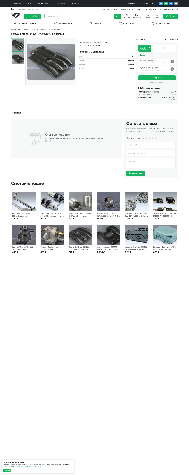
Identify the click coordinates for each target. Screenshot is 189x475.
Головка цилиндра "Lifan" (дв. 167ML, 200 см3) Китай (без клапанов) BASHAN (136, 215)
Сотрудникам (60, 3)
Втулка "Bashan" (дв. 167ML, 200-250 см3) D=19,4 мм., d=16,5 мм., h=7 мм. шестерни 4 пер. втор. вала (108, 215)
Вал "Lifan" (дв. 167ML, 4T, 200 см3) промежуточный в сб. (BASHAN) (51, 215)
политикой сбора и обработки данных (28, 466)
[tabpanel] (94, 148)
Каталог (34, 16)
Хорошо (7, 470)
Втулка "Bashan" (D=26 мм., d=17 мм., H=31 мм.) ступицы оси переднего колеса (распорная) (80, 215)
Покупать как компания (146, 9)
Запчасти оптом (127, 9)
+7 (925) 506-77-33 (147, 3)
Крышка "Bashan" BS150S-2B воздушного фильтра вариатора (136, 248)
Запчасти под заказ (109, 9)
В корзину (157, 78)
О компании (16, 3)
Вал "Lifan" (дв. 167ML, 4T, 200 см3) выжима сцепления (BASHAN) (23, 215)
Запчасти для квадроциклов (50, 29)
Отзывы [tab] (16, 113)
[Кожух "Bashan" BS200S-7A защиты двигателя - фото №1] (50, 61)
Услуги (28, 3)
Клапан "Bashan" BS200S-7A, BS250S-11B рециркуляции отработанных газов (51, 248)
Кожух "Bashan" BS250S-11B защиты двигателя (79, 248)
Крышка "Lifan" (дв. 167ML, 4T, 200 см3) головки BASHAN (164, 248)
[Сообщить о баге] (176, 3)
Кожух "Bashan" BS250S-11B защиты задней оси (107, 248)
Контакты (75, 3)
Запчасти (34, 29)
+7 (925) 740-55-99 (131, 3)
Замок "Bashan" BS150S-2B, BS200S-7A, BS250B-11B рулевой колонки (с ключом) (164, 215)
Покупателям (43, 3)
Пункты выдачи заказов (169, 9)
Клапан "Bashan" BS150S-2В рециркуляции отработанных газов (23, 248)
